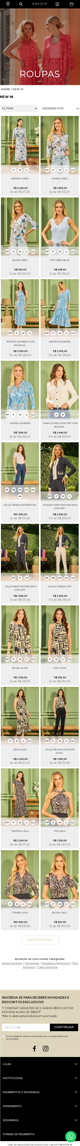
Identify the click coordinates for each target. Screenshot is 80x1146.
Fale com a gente (70, 1136)
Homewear (32, 963)
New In (17, 89)
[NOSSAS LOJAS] (58, 4)
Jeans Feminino (12, 963)
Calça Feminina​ (47, 967)
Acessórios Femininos (56, 963)
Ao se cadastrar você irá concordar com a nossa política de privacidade (37, 1037)
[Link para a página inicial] (5, 89)
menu (8, 4)
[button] (52, 109)
